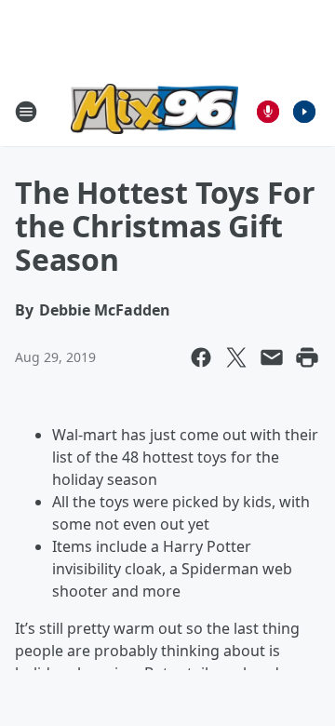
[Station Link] (154, 111)
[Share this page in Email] (272, 357)
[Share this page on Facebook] (201, 357)
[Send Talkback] (268, 112)
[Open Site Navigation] (26, 112)
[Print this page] (307, 357)
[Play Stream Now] (304, 112)
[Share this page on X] (236, 357)
